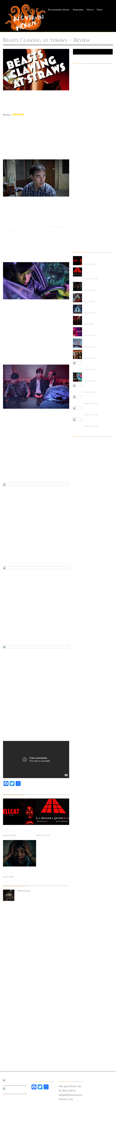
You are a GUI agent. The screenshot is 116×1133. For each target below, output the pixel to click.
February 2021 (79, 683)
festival (76, 119)
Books (76, 90)
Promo (76, 187)
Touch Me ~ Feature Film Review (94, 330)
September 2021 (80, 653)
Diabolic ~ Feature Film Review (93, 319)
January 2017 (79, 890)
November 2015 (80, 949)
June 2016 (77, 920)
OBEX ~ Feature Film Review (94, 387)
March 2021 (79, 678)
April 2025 (78, 501)
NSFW (76, 178)
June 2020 (78, 717)
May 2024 (78, 526)
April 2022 (78, 628)
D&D (75, 102)
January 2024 (79, 543)
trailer (76, 225)
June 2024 (77, 522)
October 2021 (80, 649)
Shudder (77, 212)
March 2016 (79, 932)
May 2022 (78, 623)
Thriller (76, 221)
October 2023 (80, 556)
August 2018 (79, 810)
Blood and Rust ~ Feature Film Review (93, 308)
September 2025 (80, 484)
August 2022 (79, 611)
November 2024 (80, 505)
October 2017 (80, 852)
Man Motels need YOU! (92, 410)
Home (99, 9)
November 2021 (80, 645)
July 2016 (77, 915)
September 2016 (80, 907)
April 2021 (78, 674)
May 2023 (78, 573)
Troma (76, 229)
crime (75, 98)
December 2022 (80, 594)
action (76, 68)
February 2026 (80, 467)
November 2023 (80, 552)
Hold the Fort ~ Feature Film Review (93, 296)
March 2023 (79, 581)
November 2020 (81, 695)
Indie (75, 149)
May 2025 (78, 497)
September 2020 (81, 704)
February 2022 (80, 636)
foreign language (81, 123)
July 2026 (77, 446)
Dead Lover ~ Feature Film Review (93, 376)
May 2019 (78, 772)
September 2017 (80, 856)
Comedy (77, 94)
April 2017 (78, 877)
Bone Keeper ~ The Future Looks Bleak (93, 364)
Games (76, 132)
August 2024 (79, 518)
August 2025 (79, 488)
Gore (75, 140)
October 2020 (80, 700)
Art (74, 81)
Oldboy (31, 231)
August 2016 (79, 911)
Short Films (78, 208)
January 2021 (79, 687)
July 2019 (77, 763)
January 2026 (79, 471)
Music (76, 166)
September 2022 (80, 607)
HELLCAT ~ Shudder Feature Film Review (12, 829)
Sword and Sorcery (82, 216)
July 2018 (77, 814)
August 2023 (79, 560)
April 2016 (78, 928)
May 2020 (78, 721)
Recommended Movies (58, 9)
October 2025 (80, 480)
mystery (77, 170)
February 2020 (80, 733)
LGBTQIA (77, 157)
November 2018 (80, 797)
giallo (76, 136)
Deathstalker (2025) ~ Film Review (94, 353)
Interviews (77, 153)
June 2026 (78, 450)
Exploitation (79, 115)
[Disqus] (36, 946)
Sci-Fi (75, 204)
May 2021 (78, 670)
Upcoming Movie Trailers (85, 242)
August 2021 (79, 657)
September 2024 (80, 513)
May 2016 (78, 924)
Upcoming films (80, 238)
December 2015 (80, 945)
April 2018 (78, 827)
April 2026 (78, 458)
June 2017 (77, 869)
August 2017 (79, 860)
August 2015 (79, 962)
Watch (90, 9)
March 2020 (79, 729)
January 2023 (79, 590)
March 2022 (79, 632)
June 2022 (77, 619)
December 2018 (80, 793)
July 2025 (77, 492)
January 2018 (79, 839)
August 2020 (80, 708)
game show (78, 128)
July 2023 (77, 564)
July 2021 (77, 662)
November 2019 (80, 746)
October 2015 (80, 953)
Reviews (76, 200)
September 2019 (80, 755)
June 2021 (77, 666)
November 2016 (80, 898)
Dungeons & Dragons (83, 111)
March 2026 (79, 463)
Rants (76, 195)
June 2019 (77, 767)
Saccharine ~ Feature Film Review (12, 871)
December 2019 (80, 742)
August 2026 (79, 442)
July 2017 (77, 865)
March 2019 (79, 780)
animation (78, 77)
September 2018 (80, 805)
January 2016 (79, 941)
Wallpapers (78, 9)
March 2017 (79, 882)
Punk (75, 191)
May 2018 (78, 822)
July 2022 (77, 615)
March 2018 (79, 831)
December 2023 (80, 547)
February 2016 (80, 937)
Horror (76, 145)
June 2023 (77, 568)
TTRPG (76, 233)
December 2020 (81, 691)
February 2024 (80, 539)
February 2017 (79, 886)
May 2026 (78, 454)
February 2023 (80, 585)
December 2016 (80, 894)
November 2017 (80, 848)
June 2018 (77, 818)
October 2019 (80, 750)
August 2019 (79, 759)
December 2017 (80, 843)
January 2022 (79, 640)
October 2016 (80, 903)
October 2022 (80, 602)
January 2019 (79, 788)
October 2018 (80, 801)
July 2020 (78, 712)
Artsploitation (80, 85)
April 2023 (78, 577)
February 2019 (80, 784)
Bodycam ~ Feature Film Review (93, 421)
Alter (75, 73)
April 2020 (78, 725)
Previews (77, 183)
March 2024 (79, 535)
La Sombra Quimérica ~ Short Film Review (45, 829)
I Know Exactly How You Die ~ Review (94, 342)
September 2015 (80, 958)
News (75, 174)
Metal (76, 161)
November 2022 (80, 598)
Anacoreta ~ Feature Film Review (93, 398)
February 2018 (80, 835)
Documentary (79, 106)
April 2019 (78, 776)
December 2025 (80, 475)
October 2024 (80, 509)
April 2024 (78, 530)
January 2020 (80, 738)
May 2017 (78, 873)
